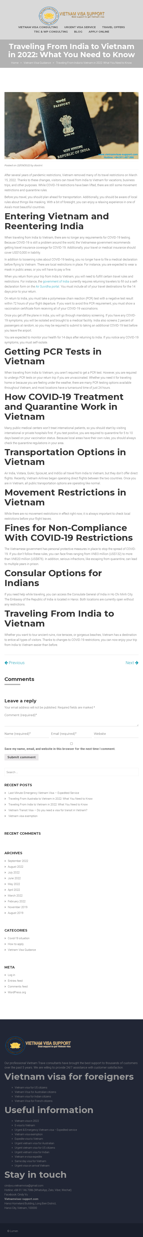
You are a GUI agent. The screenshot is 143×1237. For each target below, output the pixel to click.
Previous (16, 662)
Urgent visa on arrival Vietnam (32, 1165)
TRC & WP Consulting (51, 31)
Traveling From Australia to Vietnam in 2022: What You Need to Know (50, 798)
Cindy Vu (23, 1194)
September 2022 (18, 861)
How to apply (16, 944)
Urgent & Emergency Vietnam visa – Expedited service (46, 1129)
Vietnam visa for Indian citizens (33, 1096)
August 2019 (15, 913)
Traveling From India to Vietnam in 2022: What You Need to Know (48, 804)
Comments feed (18, 986)
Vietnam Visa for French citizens (34, 1100)
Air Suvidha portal (47, 286)
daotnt (38, 165)
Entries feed (15, 980)
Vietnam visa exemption (22, 816)
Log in (11, 975)
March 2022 (15, 895)
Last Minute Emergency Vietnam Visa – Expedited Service (43, 793)
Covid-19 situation (18, 938)
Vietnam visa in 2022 (27, 1120)
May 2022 (14, 884)
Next (130, 662)
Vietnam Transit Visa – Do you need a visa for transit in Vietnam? (47, 810)
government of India (56, 281)
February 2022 (17, 901)
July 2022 (14, 872)
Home (14, 62)
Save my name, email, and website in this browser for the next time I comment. (59, 749)
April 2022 (14, 890)
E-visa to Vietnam (25, 1125)
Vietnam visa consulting (38, 27)
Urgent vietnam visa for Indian (32, 1152)
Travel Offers (113, 27)
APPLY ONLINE (99, 31)
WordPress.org (17, 992)
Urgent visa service (80, 27)
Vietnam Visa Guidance (37, 62)
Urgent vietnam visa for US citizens (35, 1147)
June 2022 (14, 878)
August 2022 (15, 866)
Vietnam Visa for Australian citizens (35, 1092)
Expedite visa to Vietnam (29, 1138)
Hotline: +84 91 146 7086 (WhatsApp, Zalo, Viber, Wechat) (38, 1190)
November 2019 (17, 907)
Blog (78, 31)
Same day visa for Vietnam (30, 1161)
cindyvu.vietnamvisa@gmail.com (23, 1185)
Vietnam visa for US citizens (31, 1087)
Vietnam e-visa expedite (28, 1156)
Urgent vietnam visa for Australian (34, 1143)
